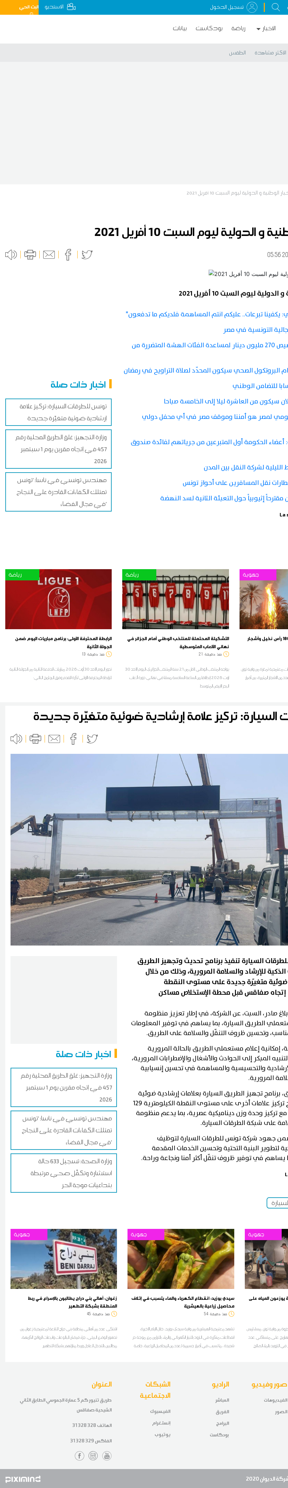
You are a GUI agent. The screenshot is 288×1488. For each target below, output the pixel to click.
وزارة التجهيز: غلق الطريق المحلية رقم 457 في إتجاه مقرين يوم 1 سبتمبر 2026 (61, 449)
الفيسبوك (160, 1411)
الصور (281, 1412)
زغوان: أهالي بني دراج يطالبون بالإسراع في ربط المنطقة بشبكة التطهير (72, 1302)
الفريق (222, 1412)
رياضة (238, 28)
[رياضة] (58, 598)
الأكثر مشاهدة (270, 53)
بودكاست (209, 28)
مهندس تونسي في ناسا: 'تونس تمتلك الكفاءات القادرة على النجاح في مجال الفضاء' (62, 492)
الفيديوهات (275, 1400)
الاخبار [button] (269, 28)
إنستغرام (161, 1423)
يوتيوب (162, 1434)
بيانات (180, 28)
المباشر (222, 1400)
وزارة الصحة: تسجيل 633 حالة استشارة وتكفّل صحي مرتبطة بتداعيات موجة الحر (71, 1173)
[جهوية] (64, 1258)
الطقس (237, 53)
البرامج (222, 1423)
